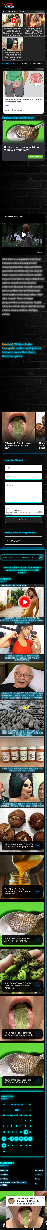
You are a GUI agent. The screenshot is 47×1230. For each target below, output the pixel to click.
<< (4, 1104)
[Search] (41, 557)
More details (35, 157)
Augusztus (17, 1104)
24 (4, 1145)
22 (26, 1139)
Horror (15, 63)
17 (4, 1139)
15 (26, 1132)
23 (30, 1139)
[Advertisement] (23, 184)
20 (16, 1139)
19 (12, 1139)
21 (21, 1139)
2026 (17, 1110)
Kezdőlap (6, 63)
